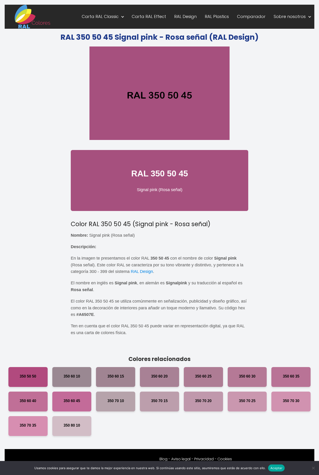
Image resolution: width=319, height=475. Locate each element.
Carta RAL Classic (100, 16)
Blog (163, 459)
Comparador (251, 16)
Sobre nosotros (290, 16)
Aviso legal (181, 459)
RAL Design (185, 16)
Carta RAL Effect (149, 16)
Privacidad (204, 459)
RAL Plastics (217, 16)
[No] (313, 468)
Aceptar (276, 468)
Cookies (224, 459)
